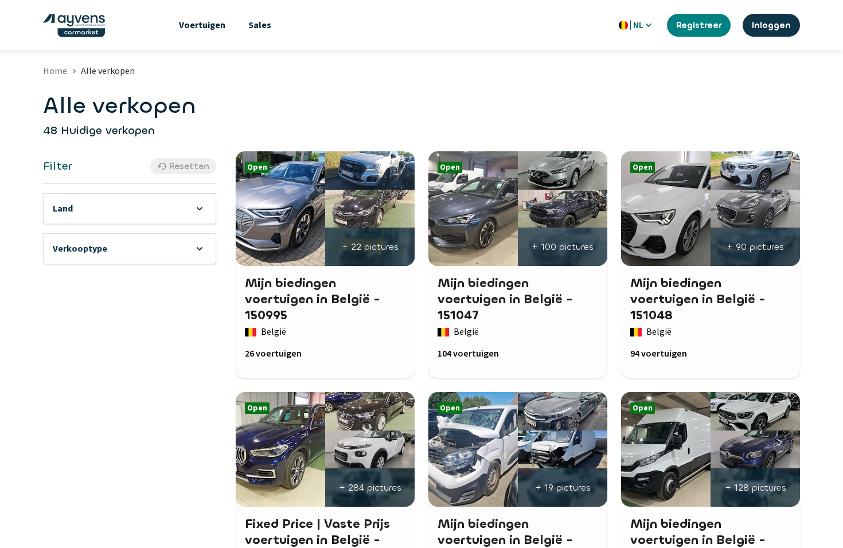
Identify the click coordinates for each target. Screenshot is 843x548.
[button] (130, 209)
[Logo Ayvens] (74, 25)
